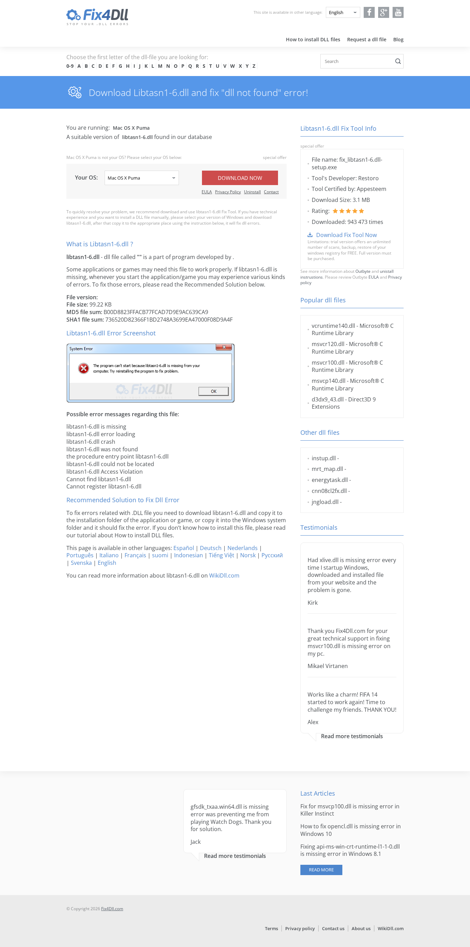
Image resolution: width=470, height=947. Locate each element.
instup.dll (324, 458)
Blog (398, 39)
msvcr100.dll (328, 362)
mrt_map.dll (327, 469)
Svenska (81, 563)
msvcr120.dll (328, 344)
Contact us (333, 928)
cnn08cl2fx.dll (329, 491)
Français (135, 555)
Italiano (109, 555)
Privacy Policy (228, 192)
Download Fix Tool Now (346, 235)
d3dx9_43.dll (328, 399)
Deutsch (211, 548)
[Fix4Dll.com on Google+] (383, 12)
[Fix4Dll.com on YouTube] (398, 12)
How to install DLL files (313, 39)
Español (183, 548)
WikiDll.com (224, 575)
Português (80, 555)
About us (361, 928)
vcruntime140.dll (333, 326)
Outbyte (363, 271)
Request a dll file (366, 39)
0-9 (70, 66)
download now (240, 177)
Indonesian (188, 555)
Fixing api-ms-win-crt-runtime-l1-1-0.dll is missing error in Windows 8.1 (350, 850)
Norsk (248, 555)
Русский (272, 555)
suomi (160, 555)
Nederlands (242, 548)
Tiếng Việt (221, 555)
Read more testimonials (352, 736)
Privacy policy (300, 928)
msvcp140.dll (328, 381)
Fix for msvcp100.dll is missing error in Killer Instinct (349, 810)
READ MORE (321, 870)
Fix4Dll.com (112, 909)
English (107, 563)
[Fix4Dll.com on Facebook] (369, 12)
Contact (271, 192)
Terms (271, 928)
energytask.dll (330, 480)
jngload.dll (325, 502)
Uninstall (252, 192)
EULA (207, 192)
